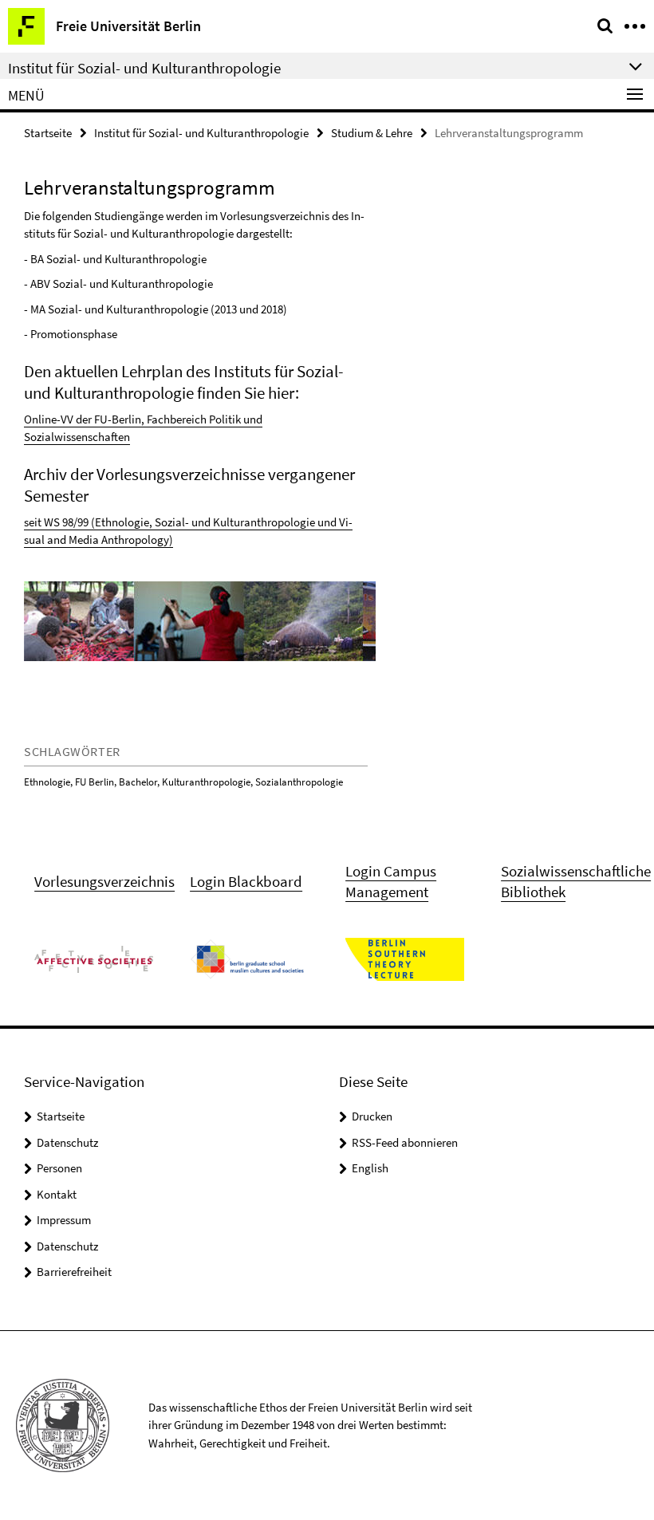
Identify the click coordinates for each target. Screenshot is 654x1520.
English (370, 1167)
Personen (59, 1167)
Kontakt (57, 1194)
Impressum (64, 1219)
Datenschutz (67, 1142)
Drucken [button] (372, 1116)
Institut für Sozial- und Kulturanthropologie (201, 132)
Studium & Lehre (371, 132)
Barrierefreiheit (74, 1271)
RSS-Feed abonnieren (405, 1142)
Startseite (48, 132)
